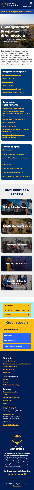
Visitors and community (11, 385)
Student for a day (10, 341)
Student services (8, 369)
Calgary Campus (8, 414)
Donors (5, 382)
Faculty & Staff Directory (11, 425)
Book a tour (8, 335)
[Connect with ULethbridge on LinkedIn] (25, 474)
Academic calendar (9, 361)
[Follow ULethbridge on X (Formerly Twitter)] (15, 474)
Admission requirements (15, 310)
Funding (8, 315)
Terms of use (17, 486)
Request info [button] (27, 6)
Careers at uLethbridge (10, 392)
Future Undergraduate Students (17, 11)
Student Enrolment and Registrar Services (17, 364)
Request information (11, 329)
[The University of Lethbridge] (17, 442)
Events (5, 395)
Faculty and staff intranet (11, 397)
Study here (6, 372)
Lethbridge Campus (9, 407)
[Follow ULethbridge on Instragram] (12, 474)
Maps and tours (8, 400)
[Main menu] (31, 3)
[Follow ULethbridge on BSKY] (18, 474)
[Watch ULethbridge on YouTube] (22, 474)
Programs (9, 306)
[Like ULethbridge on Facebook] (8, 474)
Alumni (5, 379)
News (5, 403)
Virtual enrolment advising (13, 346)
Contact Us (6, 421)
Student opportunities (10, 366)
